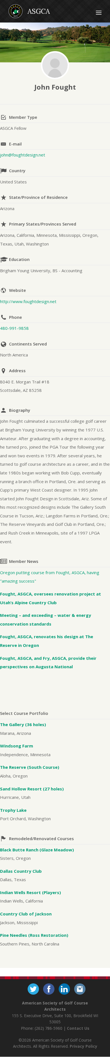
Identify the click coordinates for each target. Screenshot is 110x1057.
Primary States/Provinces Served (42, 224)
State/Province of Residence (38, 197)
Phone (15, 317)
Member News (23, 561)
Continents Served (28, 344)
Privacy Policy (83, 1046)
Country (17, 170)
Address (17, 370)
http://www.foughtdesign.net (28, 301)
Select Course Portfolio (24, 713)
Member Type (23, 117)
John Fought (55, 87)
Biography (19, 410)
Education (19, 259)
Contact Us (78, 1028)
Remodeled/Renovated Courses (41, 838)
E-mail (15, 144)
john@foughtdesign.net (22, 155)
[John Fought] (55, 65)
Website (17, 290)
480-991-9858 (14, 328)
